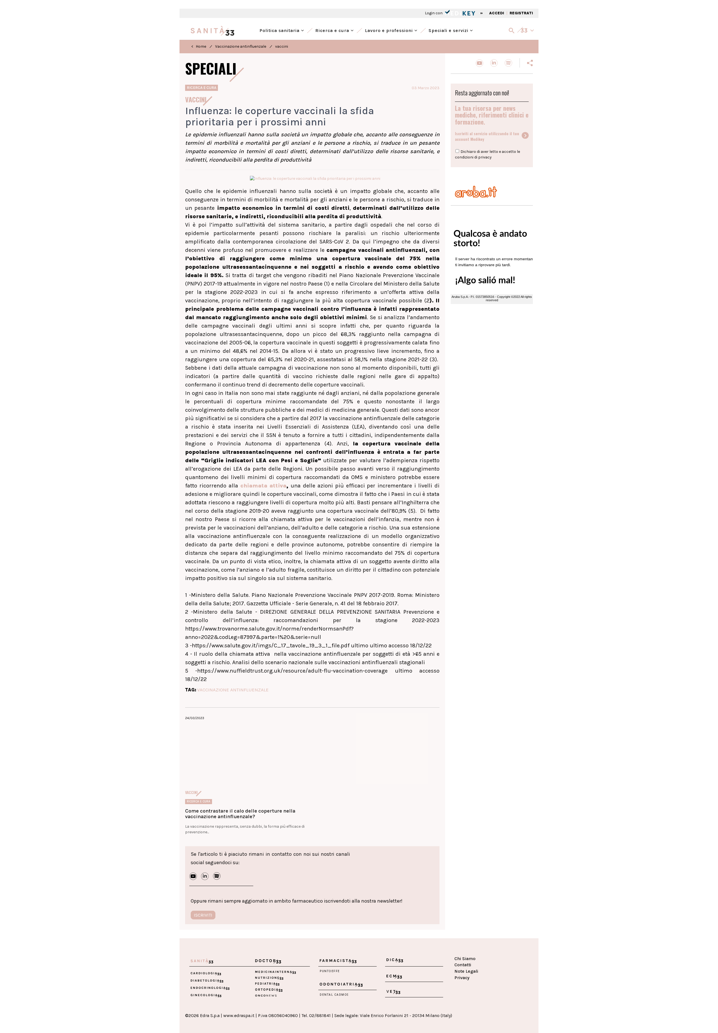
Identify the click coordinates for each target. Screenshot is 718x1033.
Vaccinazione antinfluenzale (240, 46)
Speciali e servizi (449, 30)
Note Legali (466, 971)
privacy (485, 157)
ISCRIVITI (203, 915)
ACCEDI (496, 13)
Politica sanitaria (280, 30)
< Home (198, 46)
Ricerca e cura (333, 30)
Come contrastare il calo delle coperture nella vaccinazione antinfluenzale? (240, 814)
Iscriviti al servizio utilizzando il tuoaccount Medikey (487, 136)
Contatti (462, 964)
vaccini (281, 46)
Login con (434, 13)
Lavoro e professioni (389, 30)
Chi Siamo (464, 958)
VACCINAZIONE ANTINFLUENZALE (233, 689)
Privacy (462, 977)
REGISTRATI (521, 13)
